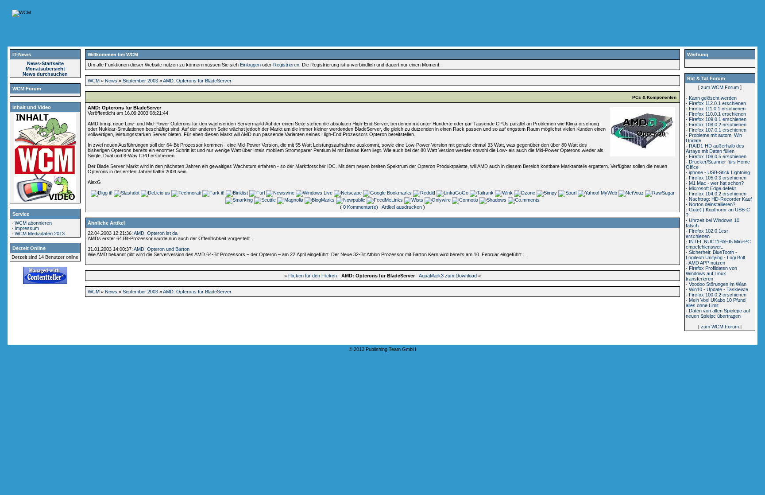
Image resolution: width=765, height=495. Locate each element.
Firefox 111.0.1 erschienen (717, 108)
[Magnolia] (290, 200)
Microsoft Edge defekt (712, 188)
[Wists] (413, 200)
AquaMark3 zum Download (448, 275)
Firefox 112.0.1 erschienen (717, 103)
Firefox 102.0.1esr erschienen (707, 233)
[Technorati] (186, 192)
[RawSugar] (660, 192)
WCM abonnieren (33, 223)
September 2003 (140, 80)
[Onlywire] (438, 200)
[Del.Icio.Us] (155, 192)
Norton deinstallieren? (712, 204)
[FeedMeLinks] (385, 200)
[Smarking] (239, 200)
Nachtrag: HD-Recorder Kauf (720, 199)
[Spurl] (567, 192)
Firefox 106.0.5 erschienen (717, 156)
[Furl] (257, 192)
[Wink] (504, 192)
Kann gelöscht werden (713, 98)
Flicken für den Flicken (312, 275)
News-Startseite (45, 63)
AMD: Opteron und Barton (161, 249)
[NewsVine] (280, 192)
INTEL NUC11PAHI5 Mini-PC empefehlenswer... (718, 244)
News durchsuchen (45, 74)
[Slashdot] (126, 192)
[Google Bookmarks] (387, 192)
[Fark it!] (213, 192)
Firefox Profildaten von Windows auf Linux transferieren (711, 273)
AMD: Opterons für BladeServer (197, 80)
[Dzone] (524, 192)
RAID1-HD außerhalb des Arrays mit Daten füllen (715, 148)
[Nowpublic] (350, 200)
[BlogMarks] (320, 200)
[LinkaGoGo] (452, 192)
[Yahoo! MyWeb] (597, 192)
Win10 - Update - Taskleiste (718, 289)
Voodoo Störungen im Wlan (717, 284)
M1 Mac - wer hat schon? (716, 183)
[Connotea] (465, 200)
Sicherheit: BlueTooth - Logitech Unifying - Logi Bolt (715, 254)
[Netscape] (348, 192)
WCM (94, 80)
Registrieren (286, 64)
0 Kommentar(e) (360, 207)
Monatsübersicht (45, 68)
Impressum (27, 228)
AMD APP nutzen (706, 262)
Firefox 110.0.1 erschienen (717, 114)
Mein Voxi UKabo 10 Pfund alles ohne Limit (716, 302)
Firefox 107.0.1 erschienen (717, 130)
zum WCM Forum (720, 87)
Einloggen (250, 64)
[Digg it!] (101, 192)
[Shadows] (492, 200)
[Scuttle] (265, 200)
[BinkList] (237, 192)
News (111, 80)
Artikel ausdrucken (402, 207)
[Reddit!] (424, 192)
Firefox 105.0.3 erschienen (717, 177)
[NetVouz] (631, 192)
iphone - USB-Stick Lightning (719, 172)
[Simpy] (547, 192)
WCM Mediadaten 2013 (40, 233)
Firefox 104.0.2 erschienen (717, 193)
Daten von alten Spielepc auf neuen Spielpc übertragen (718, 313)
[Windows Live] (314, 192)
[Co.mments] (524, 200)
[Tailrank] (482, 192)
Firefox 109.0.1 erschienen (717, 119)
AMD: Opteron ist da (156, 233)
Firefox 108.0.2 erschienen (717, 124)
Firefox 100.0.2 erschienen (717, 294)
